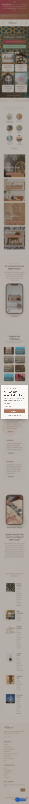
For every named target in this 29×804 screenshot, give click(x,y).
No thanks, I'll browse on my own (15, 415)
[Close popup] (25, 387)
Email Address (7, 403)
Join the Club (14, 411)
